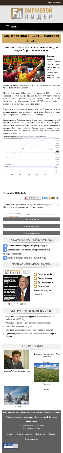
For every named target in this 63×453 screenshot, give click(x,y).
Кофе (46, 390)
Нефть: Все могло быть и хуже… (20, 326)
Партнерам (43, 286)
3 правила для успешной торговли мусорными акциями (29, 330)
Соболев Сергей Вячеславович (17, 371)
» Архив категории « (31, 226)
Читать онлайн (44, 274)
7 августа (46, 384)
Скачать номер (44, 278)
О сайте (10, 434)
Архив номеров (45, 282)
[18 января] (16, 404)
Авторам (52, 434)
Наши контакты (31, 439)
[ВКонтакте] (43, 198)
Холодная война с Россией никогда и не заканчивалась (28, 323)
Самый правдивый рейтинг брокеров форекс (27, 245)
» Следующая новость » (31, 233)
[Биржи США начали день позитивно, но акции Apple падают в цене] (24, 81)
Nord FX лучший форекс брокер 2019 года (26, 258)
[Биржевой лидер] (31, 20)
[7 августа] (46, 381)
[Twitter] (47, 198)
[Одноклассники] (50, 198)
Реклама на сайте (24, 434)
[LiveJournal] (57, 198)
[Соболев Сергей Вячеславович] (16, 368)
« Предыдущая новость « (31, 219)
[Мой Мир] (54, 198)
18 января (16, 406)
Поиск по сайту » (54, 3)
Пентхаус (46, 362)
